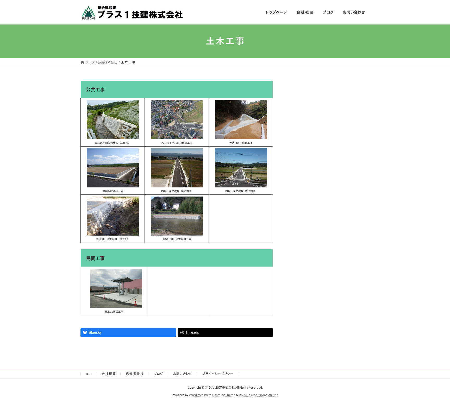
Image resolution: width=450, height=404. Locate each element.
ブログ (158, 374)
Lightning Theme (223, 395)
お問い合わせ (182, 374)
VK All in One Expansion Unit (258, 395)
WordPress (197, 395)
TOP (88, 374)
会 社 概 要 (109, 374)
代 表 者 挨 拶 (134, 374)
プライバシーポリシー (217, 374)
